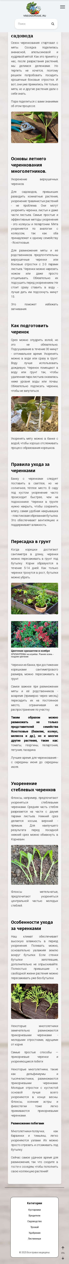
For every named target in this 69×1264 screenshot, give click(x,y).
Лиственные (34, 1238)
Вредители (34, 1215)
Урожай (34, 1227)
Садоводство (34, 1221)
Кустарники (34, 1210)
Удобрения (34, 1233)
